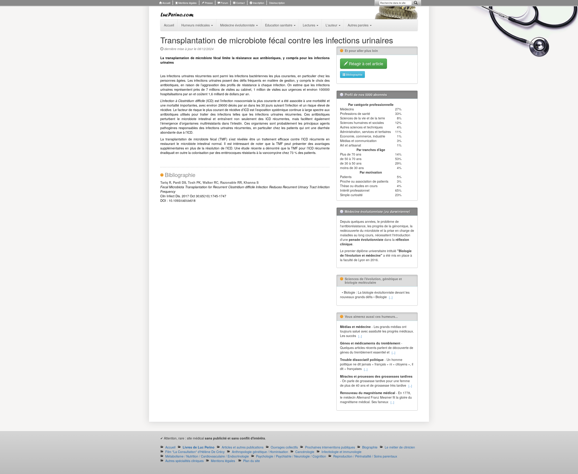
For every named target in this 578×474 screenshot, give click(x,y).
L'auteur (332, 25)
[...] (390, 297)
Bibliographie (353, 74)
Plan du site (251, 460)
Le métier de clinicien (400, 447)
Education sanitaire (279, 25)
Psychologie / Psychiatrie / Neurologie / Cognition (291, 456)
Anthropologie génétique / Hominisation (260, 451)
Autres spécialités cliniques (184, 460)
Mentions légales (187, 3)
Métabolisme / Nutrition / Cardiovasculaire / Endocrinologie (207, 456)
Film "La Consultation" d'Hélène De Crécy (195, 451)
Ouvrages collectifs (284, 447)
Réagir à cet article (365, 63)
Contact (240, 3)
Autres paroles (358, 25)
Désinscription (277, 3)
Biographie (370, 447)
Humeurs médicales (196, 25)
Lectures (309, 25)
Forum (224, 3)
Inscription (258, 3)
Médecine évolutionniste (238, 25)
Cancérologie (304, 451)
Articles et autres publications (242, 447)
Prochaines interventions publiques (330, 447)
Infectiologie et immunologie (341, 451)
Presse (208, 3)
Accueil (166, 3)
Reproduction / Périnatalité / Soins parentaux (365, 456)
